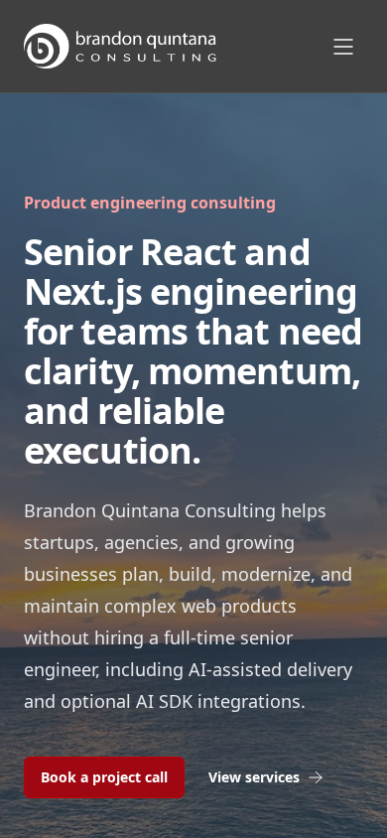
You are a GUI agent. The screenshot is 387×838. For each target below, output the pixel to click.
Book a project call (104, 777)
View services (254, 777)
